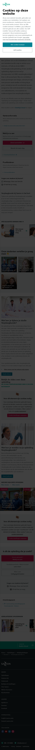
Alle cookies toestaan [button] (17, 45)
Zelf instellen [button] (17, 50)
